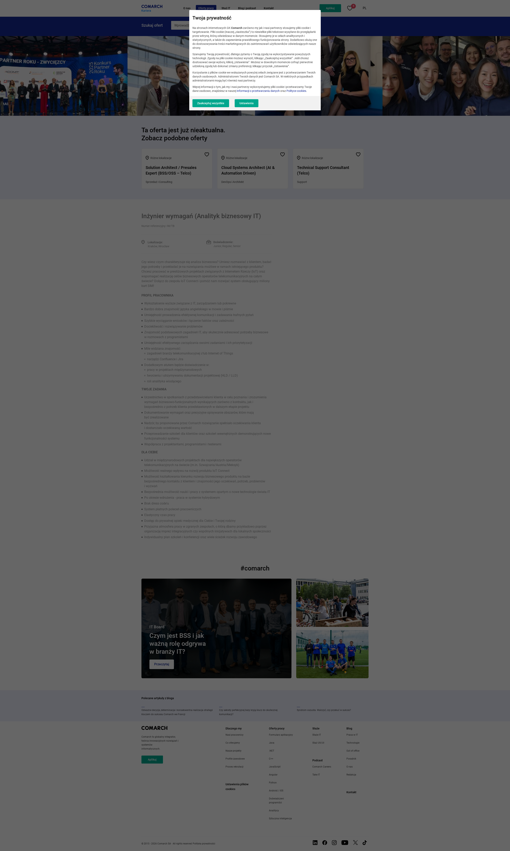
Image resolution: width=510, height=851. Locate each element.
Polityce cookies (296, 90)
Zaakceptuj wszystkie (210, 103)
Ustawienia (246, 103)
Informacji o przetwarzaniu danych (258, 90)
